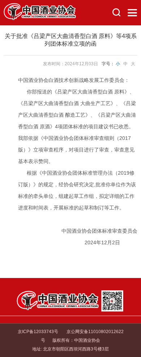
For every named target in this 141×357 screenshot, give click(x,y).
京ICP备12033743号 (38, 331)
